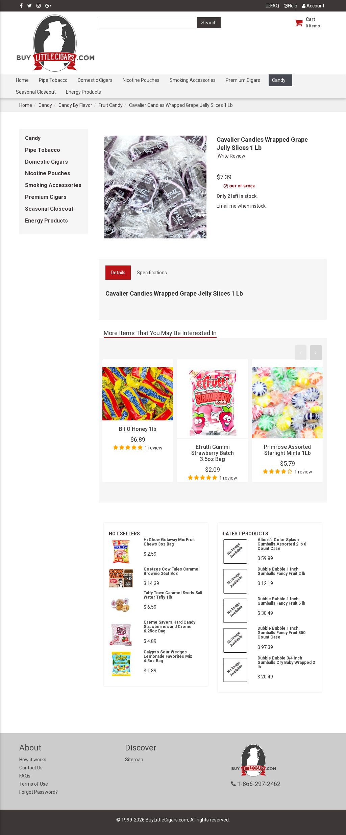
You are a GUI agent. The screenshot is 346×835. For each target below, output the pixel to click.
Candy (279, 80)
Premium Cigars (243, 80)
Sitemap (134, 759)
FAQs (24, 776)
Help (292, 5)
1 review (154, 447)
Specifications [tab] (152, 272)
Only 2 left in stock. (237, 196)
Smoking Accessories (193, 80)
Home (22, 80)
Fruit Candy (111, 105)
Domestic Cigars (95, 80)
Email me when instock (241, 206)
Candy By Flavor (75, 105)
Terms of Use (33, 784)
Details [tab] (118, 272)
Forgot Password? (38, 792)
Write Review (231, 156)
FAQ (274, 5)
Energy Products (83, 92)
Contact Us (31, 767)
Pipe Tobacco (53, 80)
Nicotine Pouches (141, 80)
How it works (32, 759)
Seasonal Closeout (36, 92)
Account (314, 5)
